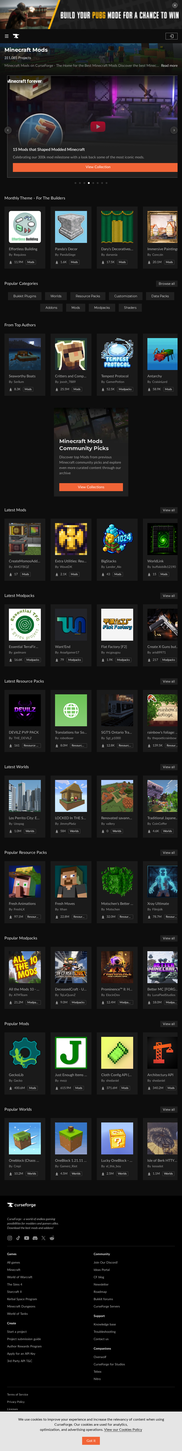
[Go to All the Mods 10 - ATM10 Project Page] (24, 978)
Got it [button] (91, 1441)
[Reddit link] (52, 1238)
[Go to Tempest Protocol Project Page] (117, 365)
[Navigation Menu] (6, 36)
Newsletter (101, 1284)
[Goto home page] (16, 36)
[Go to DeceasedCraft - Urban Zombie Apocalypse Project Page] (71, 978)
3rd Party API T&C (19, 1361)
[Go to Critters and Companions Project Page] (71, 365)
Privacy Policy (16, 1402)
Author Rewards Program (24, 1346)
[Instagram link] (9, 1238)
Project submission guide (24, 1339)
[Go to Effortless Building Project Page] (24, 238)
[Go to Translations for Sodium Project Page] (71, 721)
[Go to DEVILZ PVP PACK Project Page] (24, 721)
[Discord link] (35, 1238)
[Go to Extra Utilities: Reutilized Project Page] (71, 550)
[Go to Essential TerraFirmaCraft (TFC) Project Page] (24, 635)
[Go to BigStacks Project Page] (117, 550)
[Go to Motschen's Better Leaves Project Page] (117, 892)
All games (13, 1262)
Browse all (167, 284)
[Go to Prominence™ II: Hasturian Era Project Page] (117, 978)
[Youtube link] (26, 1238)
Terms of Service (17, 1394)
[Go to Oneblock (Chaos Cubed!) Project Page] (24, 1149)
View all (169, 510)
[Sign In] (172, 36)
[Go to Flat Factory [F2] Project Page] (117, 635)
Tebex (97, 1371)
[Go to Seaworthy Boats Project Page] (24, 365)
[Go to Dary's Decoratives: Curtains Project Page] (117, 238)
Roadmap (100, 1291)
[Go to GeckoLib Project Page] (24, 1063)
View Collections (91, 487)
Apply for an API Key (21, 1353)
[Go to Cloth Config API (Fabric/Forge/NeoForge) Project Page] (117, 1063)
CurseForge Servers (107, 1306)
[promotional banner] (91, 14)
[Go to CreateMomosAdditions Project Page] (24, 550)
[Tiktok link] (18, 1238)
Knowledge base (105, 1324)
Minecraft (13, 1270)
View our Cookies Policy (123, 1429)
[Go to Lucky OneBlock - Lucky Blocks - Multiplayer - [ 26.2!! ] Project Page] (117, 1149)
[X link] (43, 1238)
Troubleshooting (105, 1331)
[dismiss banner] (175, 5)
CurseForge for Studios (109, 1364)
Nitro (97, 1379)
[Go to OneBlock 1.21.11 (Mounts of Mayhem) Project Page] (71, 1149)
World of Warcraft (19, 1277)
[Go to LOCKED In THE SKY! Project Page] (71, 807)
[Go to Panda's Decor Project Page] (71, 238)
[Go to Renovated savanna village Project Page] (117, 807)
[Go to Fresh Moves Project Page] (71, 892)
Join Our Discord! (106, 1262)
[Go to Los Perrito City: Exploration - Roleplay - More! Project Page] (24, 807)
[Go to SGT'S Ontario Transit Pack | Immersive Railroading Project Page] (117, 721)
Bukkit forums (103, 1299)
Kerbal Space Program (22, 1299)
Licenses (12, 1409)
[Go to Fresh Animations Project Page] (24, 892)
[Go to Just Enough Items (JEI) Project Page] (71, 1063)
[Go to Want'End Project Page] (71, 635)
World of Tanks (17, 1313)
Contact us (101, 1339)
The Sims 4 (14, 1284)
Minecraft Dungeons (21, 1306)
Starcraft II (14, 1291)
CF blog (99, 1277)
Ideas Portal (102, 1270)
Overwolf (100, 1357)
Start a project (17, 1331)
